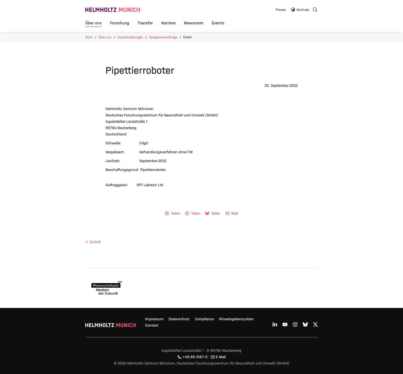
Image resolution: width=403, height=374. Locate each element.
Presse (281, 10)
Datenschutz (179, 319)
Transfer (145, 23)
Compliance (204, 319)
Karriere (168, 23)
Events (218, 23)
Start (89, 37)
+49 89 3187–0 (195, 357)
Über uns (93, 23)
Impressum (154, 319)
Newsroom (193, 23)
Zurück (95, 242)
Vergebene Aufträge (163, 37)
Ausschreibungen (130, 37)
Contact (151, 325)
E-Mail (221, 357)
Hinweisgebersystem (236, 319)
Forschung (119, 23)
